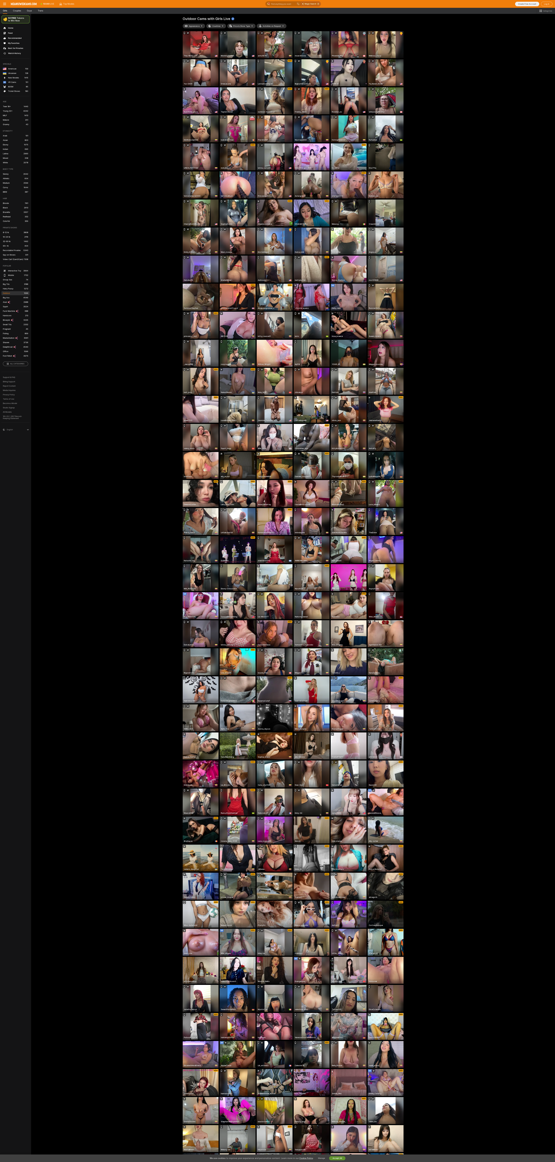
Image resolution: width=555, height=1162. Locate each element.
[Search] (298, 4)
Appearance (194, 26)
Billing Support (9, 382)
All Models (7, 412)
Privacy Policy (9, 395)
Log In (546, 4)
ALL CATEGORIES (17, 364)
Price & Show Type (241, 26)
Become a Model (10, 403)
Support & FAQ (9, 377)
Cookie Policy (306, 1158)
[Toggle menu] (4, 4)
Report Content (9, 386)
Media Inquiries (9, 390)
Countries (216, 26)
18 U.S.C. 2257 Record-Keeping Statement (12, 417)
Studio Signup (9, 408)
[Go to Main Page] (23, 4)
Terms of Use (8, 399)
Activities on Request (272, 26)
